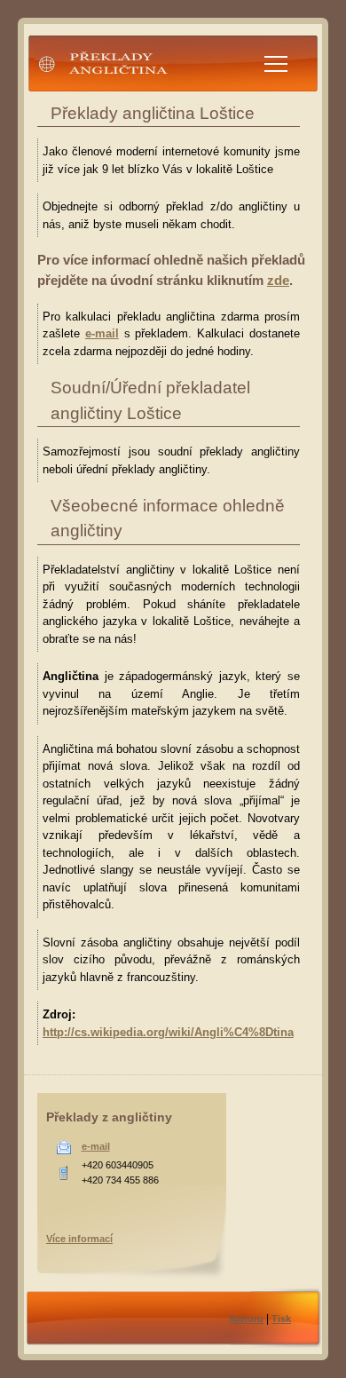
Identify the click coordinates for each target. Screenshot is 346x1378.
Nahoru (246, 1318)
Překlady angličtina (87, 92)
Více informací (79, 1238)
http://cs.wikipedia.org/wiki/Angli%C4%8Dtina (168, 1032)
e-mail (102, 333)
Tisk (281, 1318)
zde (278, 280)
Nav (275, 63)
